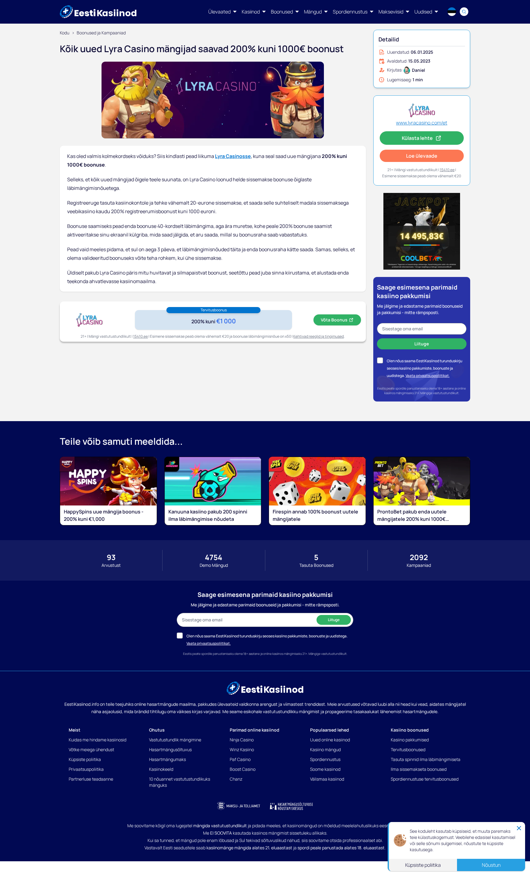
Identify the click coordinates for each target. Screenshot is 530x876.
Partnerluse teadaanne (91, 779)
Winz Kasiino (242, 749)
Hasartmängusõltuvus (170, 749)
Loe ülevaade (421, 155)
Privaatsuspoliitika (86, 769)
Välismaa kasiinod (327, 779)
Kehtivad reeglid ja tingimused (318, 336)
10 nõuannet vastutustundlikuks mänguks (179, 782)
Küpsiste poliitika (85, 759)
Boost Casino (242, 769)
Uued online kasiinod (330, 740)
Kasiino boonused (410, 730)
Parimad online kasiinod (254, 730)
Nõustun (491, 865)
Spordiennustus (325, 759)
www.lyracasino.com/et (421, 122)
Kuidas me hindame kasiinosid (97, 740)
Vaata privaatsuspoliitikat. (427, 375)
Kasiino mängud (325, 749)
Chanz (236, 779)
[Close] (519, 828)
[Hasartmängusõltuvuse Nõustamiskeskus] (291, 806)
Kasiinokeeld (161, 769)
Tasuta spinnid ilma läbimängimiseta (425, 759)
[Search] (464, 12)
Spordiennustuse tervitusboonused (425, 779)
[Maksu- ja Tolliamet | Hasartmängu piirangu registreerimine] (238, 806)
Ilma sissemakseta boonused (419, 769)
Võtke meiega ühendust (91, 749)
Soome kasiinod (325, 769)
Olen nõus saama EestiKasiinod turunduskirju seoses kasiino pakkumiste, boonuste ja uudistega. (424, 368)
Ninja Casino (242, 740)
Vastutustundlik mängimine (175, 740)
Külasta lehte (417, 138)
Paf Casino (240, 759)
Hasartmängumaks (167, 759)
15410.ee (140, 336)
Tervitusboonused (408, 749)
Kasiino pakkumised (410, 740)
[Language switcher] (452, 12)
